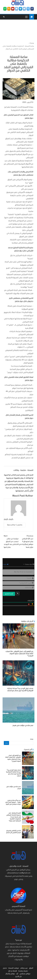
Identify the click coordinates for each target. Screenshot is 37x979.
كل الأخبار (18, 976)
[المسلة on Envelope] (24, 9)
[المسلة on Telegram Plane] (20, 9)
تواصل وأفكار (10, 974)
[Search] (4, 17)
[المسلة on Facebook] (32, 9)
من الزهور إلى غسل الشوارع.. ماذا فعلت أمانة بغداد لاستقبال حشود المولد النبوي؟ (19, 654)
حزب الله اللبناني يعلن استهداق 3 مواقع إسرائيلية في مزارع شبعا (26, 541)
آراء (17, 974)
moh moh (8, 519)
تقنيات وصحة (23, 971)
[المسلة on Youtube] (12, 9)
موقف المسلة (13, 968)
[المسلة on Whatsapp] (5, 9)
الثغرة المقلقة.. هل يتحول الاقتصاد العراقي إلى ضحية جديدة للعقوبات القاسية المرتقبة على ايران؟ (13, 816)
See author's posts (14, 525)
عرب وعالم (24, 968)
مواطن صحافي (25, 974)
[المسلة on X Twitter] (28, 9)
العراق (31, 968)
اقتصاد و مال (12, 971)
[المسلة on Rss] (8, 9)
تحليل (5, 968)
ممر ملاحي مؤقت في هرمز (23, 725)
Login (5, 564)
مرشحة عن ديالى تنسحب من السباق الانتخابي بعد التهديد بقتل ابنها (11, 541)
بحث (31, 739)
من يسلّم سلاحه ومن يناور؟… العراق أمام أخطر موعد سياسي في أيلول (13, 802)
